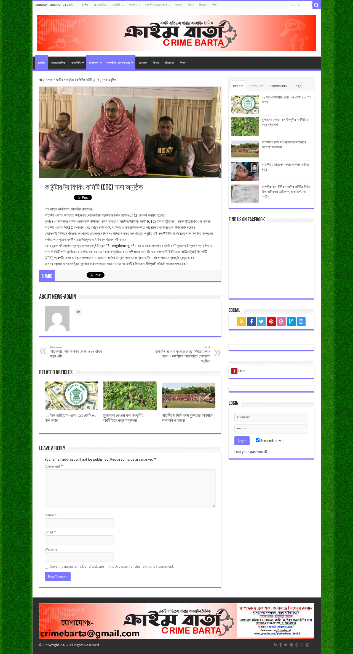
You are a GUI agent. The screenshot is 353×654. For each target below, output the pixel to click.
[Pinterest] (271, 321)
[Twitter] (261, 321)
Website (51, 549)
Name (51, 515)
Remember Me (272, 441)
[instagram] (301, 321)
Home (47, 80)
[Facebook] (251, 321)
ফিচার (191, 5)
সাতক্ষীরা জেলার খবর (156, 5)
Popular (256, 86)
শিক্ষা (214, 5)
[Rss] (241, 321)
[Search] (316, 5)
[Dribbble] (281, 321)
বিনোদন (203, 5)
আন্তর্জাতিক (100, 5)
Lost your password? (251, 452)
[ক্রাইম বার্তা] (177, 32)
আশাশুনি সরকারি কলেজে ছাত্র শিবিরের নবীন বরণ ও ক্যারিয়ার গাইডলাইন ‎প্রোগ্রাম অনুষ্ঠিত (182, 354)
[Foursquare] (291, 321)
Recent (238, 86)
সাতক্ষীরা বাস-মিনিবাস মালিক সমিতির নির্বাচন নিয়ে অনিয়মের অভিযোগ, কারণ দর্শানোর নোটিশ (286, 192)
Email (50, 532)
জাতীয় (85, 5)
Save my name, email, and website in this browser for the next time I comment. (112, 566)
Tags (297, 86)
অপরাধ (178, 5)
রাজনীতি (116, 5)
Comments (278, 86)
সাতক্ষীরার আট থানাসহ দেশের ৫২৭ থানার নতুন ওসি (76, 352)
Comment (54, 466)
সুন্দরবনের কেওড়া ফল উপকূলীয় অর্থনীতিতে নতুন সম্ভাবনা (123, 418)
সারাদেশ (133, 5)
